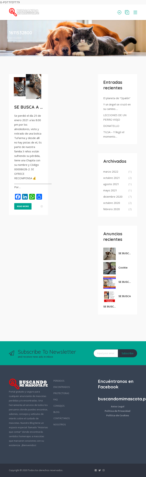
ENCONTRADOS (61, 387)
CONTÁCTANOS (61, 418)
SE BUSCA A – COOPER (125, 282)
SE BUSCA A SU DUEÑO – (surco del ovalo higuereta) (125, 253)
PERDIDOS (58, 380)
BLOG (56, 412)
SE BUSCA (124, 296)
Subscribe (128, 353)
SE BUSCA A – (110, 306)
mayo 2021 (110, 190)
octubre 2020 (111, 203)
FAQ (55, 399)
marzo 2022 (110, 171)
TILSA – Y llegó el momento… (113, 134)
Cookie (122, 267)
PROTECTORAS (61, 393)
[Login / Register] (119, 12)
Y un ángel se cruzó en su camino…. (117, 107)
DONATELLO (111, 126)
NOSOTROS (59, 424)
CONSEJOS (59, 405)
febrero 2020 (111, 209)
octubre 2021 (111, 178)
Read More (23, 206)
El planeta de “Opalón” (116, 98)
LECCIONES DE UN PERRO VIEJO (114, 117)
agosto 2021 (111, 184)
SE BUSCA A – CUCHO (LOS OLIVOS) (28, 107)
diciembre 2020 (112, 196)
